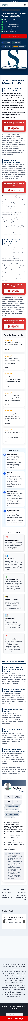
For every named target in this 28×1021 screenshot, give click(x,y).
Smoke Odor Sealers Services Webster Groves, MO (21, 895)
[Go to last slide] (4, 921)
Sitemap (14, 1008)
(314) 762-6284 (14, 1)
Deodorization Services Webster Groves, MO (7, 895)
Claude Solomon (9, 922)
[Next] (24, 921)
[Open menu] (24, 5)
